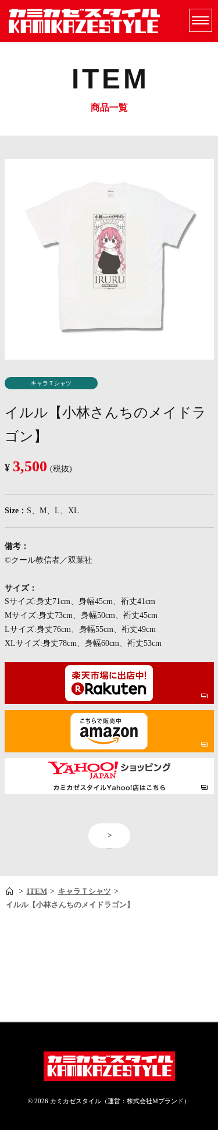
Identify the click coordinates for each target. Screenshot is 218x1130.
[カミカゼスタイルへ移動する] (11, 891)
